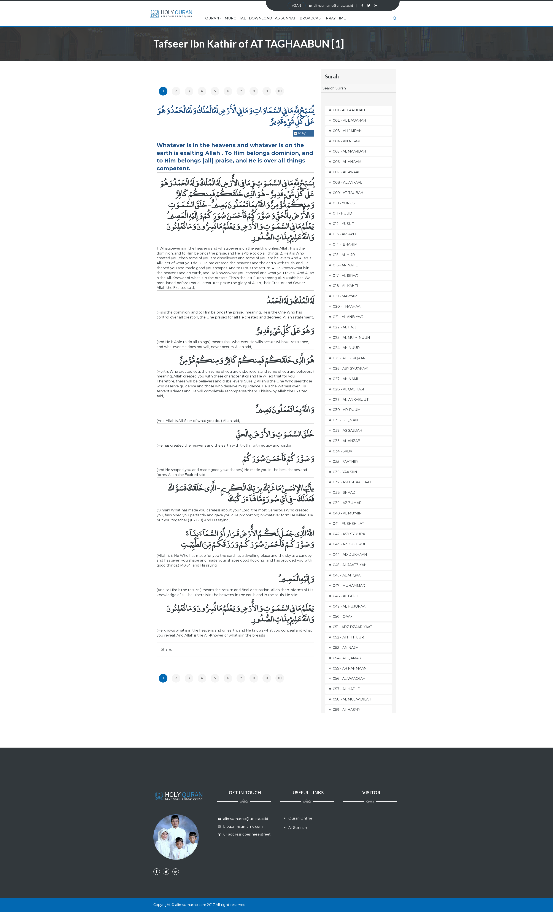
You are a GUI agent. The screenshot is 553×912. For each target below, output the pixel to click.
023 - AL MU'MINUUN (351, 338)
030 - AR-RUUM (347, 410)
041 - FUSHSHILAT (348, 524)
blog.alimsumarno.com (242, 826)
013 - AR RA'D (344, 234)
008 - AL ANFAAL (347, 182)
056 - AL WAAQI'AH (349, 678)
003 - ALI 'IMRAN (347, 131)
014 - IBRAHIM (345, 244)
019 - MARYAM (345, 296)
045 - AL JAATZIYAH (350, 565)
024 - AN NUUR (346, 348)
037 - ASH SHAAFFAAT (352, 482)
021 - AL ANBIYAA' (348, 317)
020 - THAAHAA (346, 306)
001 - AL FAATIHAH (349, 110)
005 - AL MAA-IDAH (349, 151)
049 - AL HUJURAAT (350, 606)
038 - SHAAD (344, 492)
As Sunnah (286, 18)
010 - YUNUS (344, 203)
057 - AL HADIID (347, 689)
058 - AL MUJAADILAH (352, 699)
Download (260, 18)
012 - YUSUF (343, 224)
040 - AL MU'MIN (347, 513)
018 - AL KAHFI (345, 286)
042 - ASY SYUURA (349, 534)
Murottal (235, 18)
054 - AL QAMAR (347, 658)
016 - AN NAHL (345, 265)
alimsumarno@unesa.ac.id (335, 6)
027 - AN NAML (346, 379)
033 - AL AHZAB (346, 441)
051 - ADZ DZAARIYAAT (352, 627)
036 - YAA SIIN (345, 472)
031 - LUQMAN (345, 420)
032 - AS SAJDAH (347, 430)
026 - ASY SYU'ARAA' (350, 368)
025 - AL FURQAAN (349, 358)
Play (302, 133)
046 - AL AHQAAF (348, 575)
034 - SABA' (343, 451)
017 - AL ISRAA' (345, 276)
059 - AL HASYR (346, 710)
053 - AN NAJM (346, 648)
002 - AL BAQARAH (349, 120)
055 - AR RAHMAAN (350, 668)
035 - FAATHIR (345, 462)
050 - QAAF (343, 616)
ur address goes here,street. (246, 834)
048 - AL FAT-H (345, 596)
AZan (296, 6)
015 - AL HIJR (344, 255)
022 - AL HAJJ (344, 327)
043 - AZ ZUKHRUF (349, 544)
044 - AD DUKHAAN (350, 554)
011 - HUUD (342, 213)
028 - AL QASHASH (349, 389)
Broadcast (311, 18)
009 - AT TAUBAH (348, 193)
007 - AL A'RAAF (346, 172)
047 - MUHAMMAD (349, 586)
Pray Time (336, 18)
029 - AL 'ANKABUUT (351, 400)
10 (280, 91)
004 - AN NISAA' (346, 141)
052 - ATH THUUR (348, 637)
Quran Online (300, 818)
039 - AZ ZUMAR (347, 503)
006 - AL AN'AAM (347, 162)
